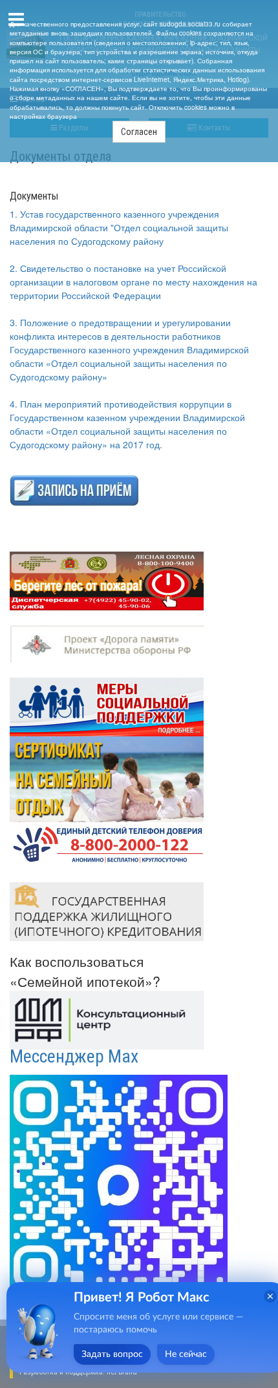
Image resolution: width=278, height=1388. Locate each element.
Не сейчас (186, 1354)
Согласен (139, 132)
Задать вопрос (112, 1354)
